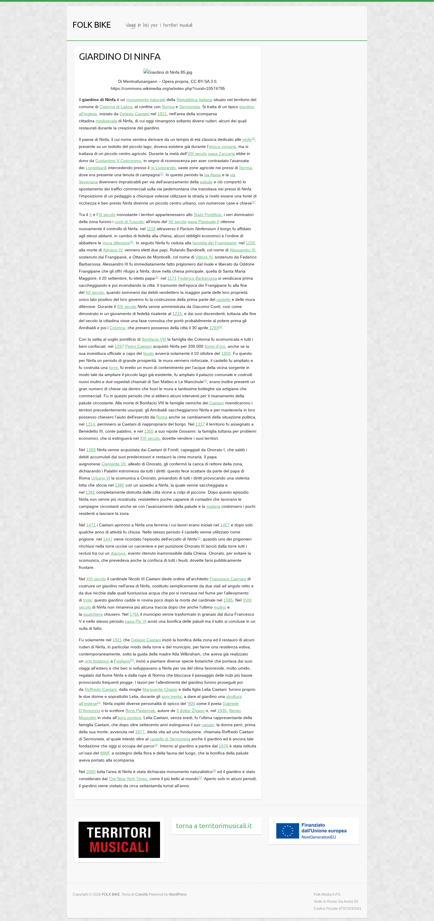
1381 (90, 492)
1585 (228, 600)
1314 (90, 424)
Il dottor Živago (191, 710)
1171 (172, 278)
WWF (105, 753)
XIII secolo (126, 306)
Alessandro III (242, 250)
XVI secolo (150, 438)
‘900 (191, 703)
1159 (250, 242)
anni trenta (171, 696)
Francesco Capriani (228, 578)
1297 (119, 346)
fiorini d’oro (215, 346)
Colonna (117, 327)
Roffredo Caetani (101, 689)
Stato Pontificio (207, 214)
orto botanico (97, 661)
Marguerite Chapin (160, 689)
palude (206, 181)
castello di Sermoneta (170, 739)
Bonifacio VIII (154, 339)
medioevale (106, 120)
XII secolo (177, 221)
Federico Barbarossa (197, 278)
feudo (148, 353)
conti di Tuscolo (129, 221)
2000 (91, 771)
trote (87, 600)
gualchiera (93, 614)
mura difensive (116, 242)
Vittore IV (203, 257)
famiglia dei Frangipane (214, 242)
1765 (134, 614)
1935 (222, 710)
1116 (151, 228)
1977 (140, 731)
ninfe (247, 139)
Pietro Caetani (138, 346)
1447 (107, 539)
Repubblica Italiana (194, 99)
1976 (223, 746)
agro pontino (129, 717)
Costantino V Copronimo (118, 160)
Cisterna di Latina (115, 106)
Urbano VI (100, 478)
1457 (225, 525)
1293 (214, 327)
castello (223, 299)
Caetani (216, 403)
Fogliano (122, 661)
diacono (118, 553)
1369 (91, 449)
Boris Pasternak (140, 710)
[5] (200, 777)
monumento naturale (145, 99)
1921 (162, 113)
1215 (177, 313)
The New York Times (128, 778)
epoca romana (222, 146)
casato (208, 724)
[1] (253, 138)
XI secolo (106, 214)
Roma (161, 417)
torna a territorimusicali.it (214, 825)
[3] (132, 660)
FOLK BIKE (92, 24)
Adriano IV (112, 250)
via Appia (212, 174)
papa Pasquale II (203, 221)
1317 (200, 424)
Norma (168, 106)
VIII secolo (197, 153)
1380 (119, 485)
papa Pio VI (135, 621)
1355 (149, 431)
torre (113, 367)
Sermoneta (189, 106)
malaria (213, 506)
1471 (91, 525)
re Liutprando (163, 167)
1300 (226, 353)
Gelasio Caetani (134, 113)
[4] (214, 770)
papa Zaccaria (221, 153)
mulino (220, 607)
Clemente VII (114, 464)
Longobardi (96, 167)
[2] (161, 173)
